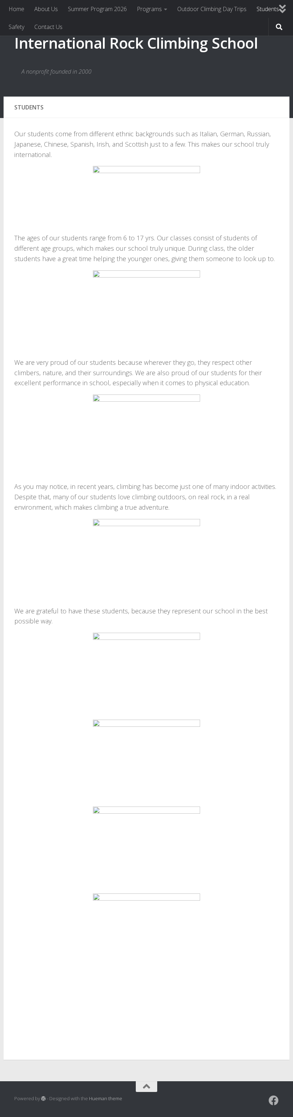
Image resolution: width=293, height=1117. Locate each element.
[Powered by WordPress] (43, 1098)
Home (16, 9)
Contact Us (48, 27)
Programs (149, 9)
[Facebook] (274, 1101)
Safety (16, 27)
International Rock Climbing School (136, 43)
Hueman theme (105, 1098)
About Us (46, 9)
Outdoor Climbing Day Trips (212, 9)
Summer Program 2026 (97, 9)
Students (268, 9)
